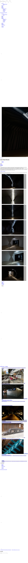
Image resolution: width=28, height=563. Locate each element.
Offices (4, 9)
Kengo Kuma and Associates (3, 12)
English (3, 162)
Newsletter (4, 20)
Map (3, 15)
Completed (1, 165)
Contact (4, 11)
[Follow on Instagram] (15, 53)
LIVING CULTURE (2, 171)
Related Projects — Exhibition (4, 366)
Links (4, 10)
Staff (2, 17)
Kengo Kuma (4, 19)
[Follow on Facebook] (15, 522)
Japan (2, 282)
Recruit (2, 7)
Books (2, 6)
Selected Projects (5, 4)
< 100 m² (3, 284)
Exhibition (3, 283)
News (2, 5)
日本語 (3, 26)
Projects (3, 3)
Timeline (3, 24)
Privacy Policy (3, 466)
